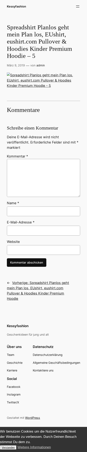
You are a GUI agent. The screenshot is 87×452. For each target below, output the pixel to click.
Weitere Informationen (34, 447)
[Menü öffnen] (77, 6)
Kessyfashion (16, 6)
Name (13, 203)
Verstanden (8, 447)
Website (13, 242)
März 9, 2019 (16, 65)
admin (40, 65)
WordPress (32, 417)
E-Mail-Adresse (20, 222)
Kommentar (17, 156)
